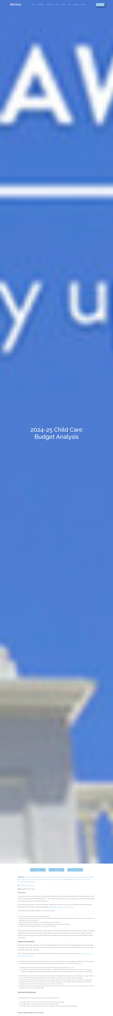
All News (56, 869)
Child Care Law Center (26, 885)
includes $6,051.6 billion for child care (60, 907)
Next (75, 869)
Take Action (100, 4)
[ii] (48, 916)
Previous (38, 869)
